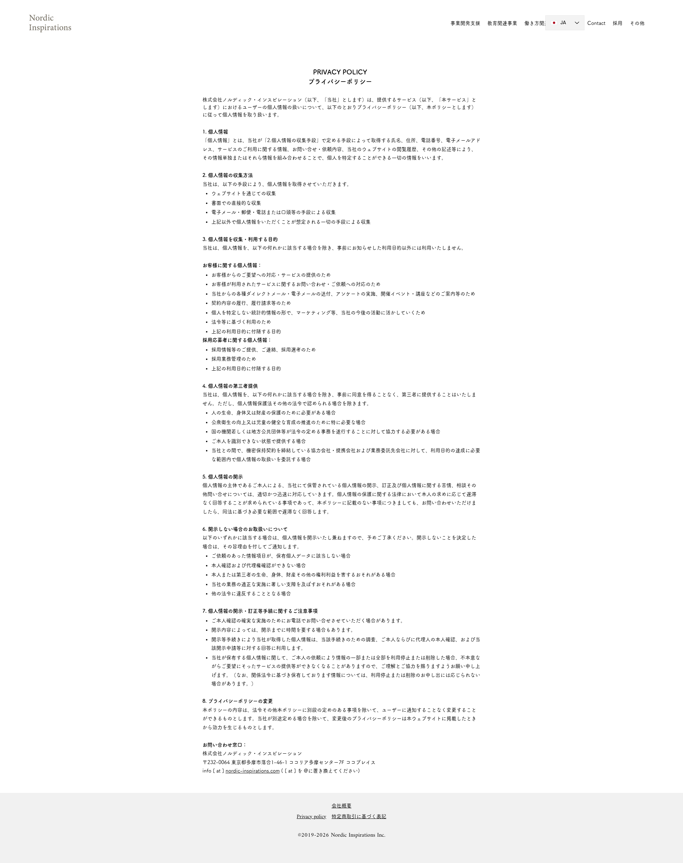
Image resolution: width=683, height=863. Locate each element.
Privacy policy (311, 816)
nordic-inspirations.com (253, 770)
